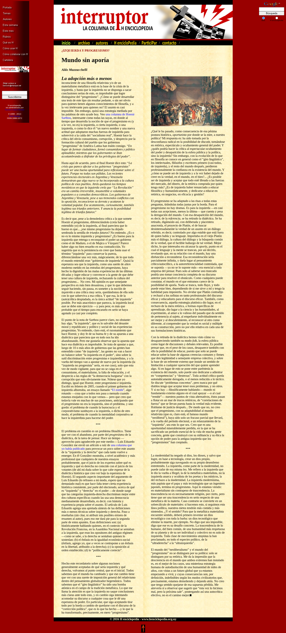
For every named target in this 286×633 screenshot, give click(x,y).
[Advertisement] (12, 185)
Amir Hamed (14, 116)
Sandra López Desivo (14, 110)
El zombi (117, 390)
